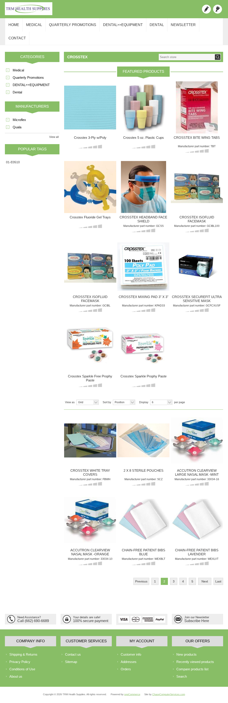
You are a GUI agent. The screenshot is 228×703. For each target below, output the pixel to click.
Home (13, 25)
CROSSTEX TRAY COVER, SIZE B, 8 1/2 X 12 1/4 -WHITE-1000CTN (90, 429)
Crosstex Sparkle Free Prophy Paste (90, 378)
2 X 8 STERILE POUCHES (143, 470)
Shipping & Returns (23, 654)
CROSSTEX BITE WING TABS (197, 137)
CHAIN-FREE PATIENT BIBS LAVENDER (196, 552)
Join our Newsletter (196, 617)
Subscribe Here (196, 621)
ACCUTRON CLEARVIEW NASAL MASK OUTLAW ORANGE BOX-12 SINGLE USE (90, 511)
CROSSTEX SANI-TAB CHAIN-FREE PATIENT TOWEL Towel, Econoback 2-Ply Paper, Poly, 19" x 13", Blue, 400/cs (143, 511)
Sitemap (71, 662)
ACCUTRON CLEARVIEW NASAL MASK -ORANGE (90, 552)
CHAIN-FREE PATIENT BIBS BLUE (143, 552)
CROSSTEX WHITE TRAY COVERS (90, 472)
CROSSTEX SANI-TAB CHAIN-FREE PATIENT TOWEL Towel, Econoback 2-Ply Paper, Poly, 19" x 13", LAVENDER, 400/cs (197, 512)
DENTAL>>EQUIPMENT (123, 25)
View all (54, 137)
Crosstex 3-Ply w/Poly (90, 137)
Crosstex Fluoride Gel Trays (90, 217)
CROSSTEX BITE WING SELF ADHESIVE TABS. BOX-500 (197, 96)
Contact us (73, 654)
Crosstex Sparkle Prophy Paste (143, 376)
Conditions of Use (22, 669)
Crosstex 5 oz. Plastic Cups (143, 137)
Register (206, 9)
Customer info (131, 654)
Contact (17, 38)
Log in (217, 9)
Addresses (128, 662)
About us (15, 676)
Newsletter (183, 25)
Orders (126, 669)
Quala (17, 127)
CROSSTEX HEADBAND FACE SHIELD (143, 219)
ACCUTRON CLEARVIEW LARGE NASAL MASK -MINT (197, 472)
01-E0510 (13, 162)
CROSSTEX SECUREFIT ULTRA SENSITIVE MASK (197, 299)
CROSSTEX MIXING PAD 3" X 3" (143, 297)
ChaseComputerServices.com (168, 694)
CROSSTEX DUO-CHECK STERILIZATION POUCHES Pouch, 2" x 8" (143, 431)
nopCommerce (132, 694)
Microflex (19, 120)
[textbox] (186, 57)
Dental (157, 25)
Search (181, 676)
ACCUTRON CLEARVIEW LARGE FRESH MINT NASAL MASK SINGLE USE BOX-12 (197, 431)
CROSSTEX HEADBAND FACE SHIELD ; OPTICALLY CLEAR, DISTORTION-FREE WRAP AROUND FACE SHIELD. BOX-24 (143, 179)
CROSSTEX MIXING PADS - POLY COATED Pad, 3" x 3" (143, 255)
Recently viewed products (195, 662)
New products (186, 654)
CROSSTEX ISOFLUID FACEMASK (196, 219)
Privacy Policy (19, 662)
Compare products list (192, 669)
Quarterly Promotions (72, 25)
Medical (34, 25)
